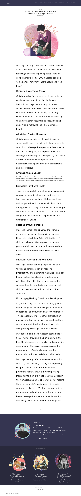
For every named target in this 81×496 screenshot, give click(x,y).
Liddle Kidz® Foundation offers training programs (45, 346)
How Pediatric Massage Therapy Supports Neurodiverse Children (41, 468)
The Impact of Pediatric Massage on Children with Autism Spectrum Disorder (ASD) (17, 468)
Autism (40, 9)
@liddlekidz (40, 489)
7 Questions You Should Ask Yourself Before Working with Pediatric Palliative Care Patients (64, 468)
